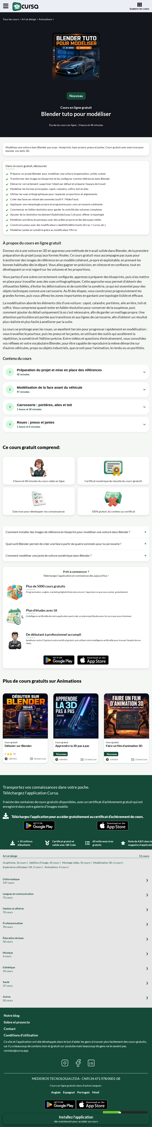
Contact (10, 1029)
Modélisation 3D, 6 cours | (108, 862)
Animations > (46, 19)
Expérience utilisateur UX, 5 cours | (23, 867)
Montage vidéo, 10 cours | (77, 862)
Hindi (95, 1092)
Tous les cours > (12, 19)
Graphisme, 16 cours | (15, 862)
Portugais (83, 1092)
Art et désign (76, 856)
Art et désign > (30, 19)
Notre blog (11, 1015)
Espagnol (69, 1092)
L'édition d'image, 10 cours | (45, 862)
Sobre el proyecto (17, 1022)
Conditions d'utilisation (21, 1035)
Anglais (56, 1092)
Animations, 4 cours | (56, 867)
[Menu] (5, 6)
